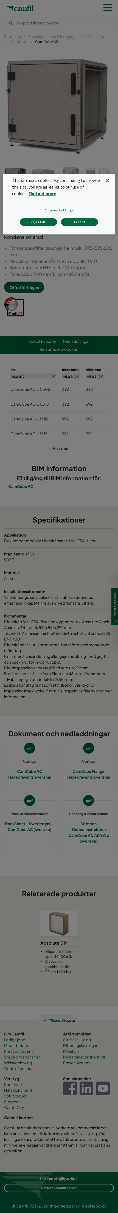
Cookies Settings (59, 210)
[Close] (107, 181)
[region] (59, 204)
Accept (79, 222)
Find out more (42, 193)
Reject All (38, 222)
